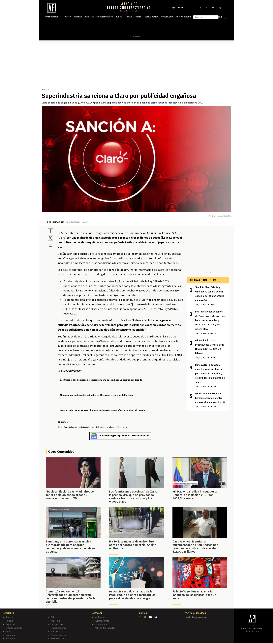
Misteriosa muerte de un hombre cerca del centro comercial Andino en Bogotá (210, 400)
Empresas (10, 638)
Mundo (9, 631)
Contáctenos (100, 624)
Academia (55, 620)
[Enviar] (50, 245)
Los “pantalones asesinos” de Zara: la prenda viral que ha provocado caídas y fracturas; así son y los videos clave (210, 322)
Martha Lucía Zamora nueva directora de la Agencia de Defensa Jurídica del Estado (102, 410)
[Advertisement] (136, 66)
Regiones (10, 634)
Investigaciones (58, 627)
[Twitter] (146, 617)
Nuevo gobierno (58, 634)
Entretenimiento (14, 627)
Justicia (45, 89)
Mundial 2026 (57, 631)
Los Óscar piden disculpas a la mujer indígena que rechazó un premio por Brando (101, 379)
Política (9, 620)
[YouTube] (152, 617)
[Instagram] (157, 617)
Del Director (100, 617)
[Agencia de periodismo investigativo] (73, 8)
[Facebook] (141, 617)
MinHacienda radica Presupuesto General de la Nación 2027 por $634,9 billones (209, 349)
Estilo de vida (57, 638)
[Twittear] (50, 239)
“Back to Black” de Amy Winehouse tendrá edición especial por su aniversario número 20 (209, 296)
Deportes (10, 624)
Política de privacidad (104, 627)
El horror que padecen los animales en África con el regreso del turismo (97, 395)
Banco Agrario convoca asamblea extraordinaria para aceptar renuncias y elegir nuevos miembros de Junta (210, 375)
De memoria (57, 624)
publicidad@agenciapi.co (197, 617)
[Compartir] (50, 231)
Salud (53, 617)
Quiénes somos (101, 620)
